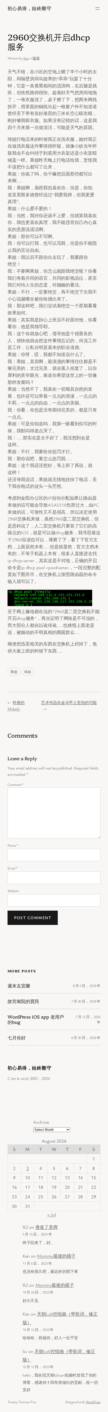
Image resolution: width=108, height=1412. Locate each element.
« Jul (51, 1214)
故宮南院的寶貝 (23, 1001)
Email (13, 868)
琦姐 (27, 671)
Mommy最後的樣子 (56, 1256)
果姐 (13, 671)
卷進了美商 (46, 1227)
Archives (41, 1122)
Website (13, 890)
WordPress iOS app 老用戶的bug (36, 1019)
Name (13, 845)
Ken (26, 58)
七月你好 (17, 1037)
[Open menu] (97, 9)
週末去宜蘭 (19, 985)
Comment (16, 784)
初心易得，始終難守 (29, 8)
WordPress (93, 1401)
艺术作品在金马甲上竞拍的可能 (69, 702)
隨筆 (36, 58)
